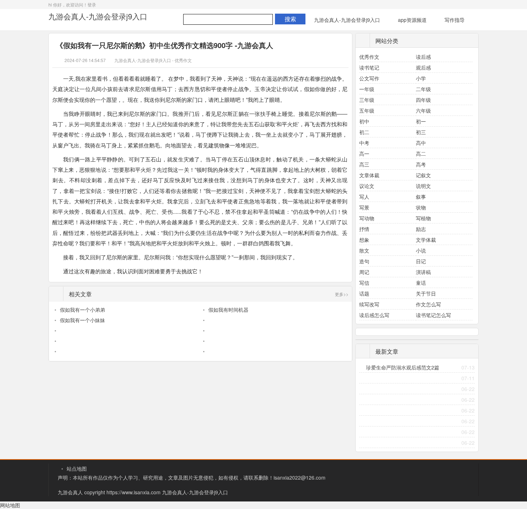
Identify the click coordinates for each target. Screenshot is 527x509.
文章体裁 (369, 175)
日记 (421, 261)
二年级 (423, 89)
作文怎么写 (428, 304)
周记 (364, 271)
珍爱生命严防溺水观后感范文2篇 (402, 367)
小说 (421, 250)
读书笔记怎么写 (433, 315)
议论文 (366, 185)
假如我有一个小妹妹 (82, 320)
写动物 (366, 218)
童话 (421, 282)
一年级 (366, 89)
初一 (421, 121)
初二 (364, 132)
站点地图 (77, 468)
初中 (364, 121)
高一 (364, 153)
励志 (421, 228)
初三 (421, 132)
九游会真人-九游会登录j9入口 (97, 16)
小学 (421, 78)
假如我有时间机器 (228, 309)
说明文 (423, 185)
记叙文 (423, 175)
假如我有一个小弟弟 (82, 309)
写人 (364, 196)
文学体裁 (426, 239)
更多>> (341, 294)
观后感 (423, 67)
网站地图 (10, 505)
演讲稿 (423, 271)
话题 (364, 293)
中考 (364, 142)
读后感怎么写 (374, 315)
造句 (364, 261)
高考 (421, 164)
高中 (421, 142)
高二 (421, 153)
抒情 (364, 228)
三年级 (366, 99)
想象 (364, 239)
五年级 (366, 110)
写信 (364, 282)
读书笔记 (369, 67)
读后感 (423, 56)
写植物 (423, 218)
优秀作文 (183, 60)
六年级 (423, 110)
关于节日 (426, 293)
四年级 (423, 99)
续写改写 (369, 304)
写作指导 (455, 19)
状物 (421, 207)
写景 (364, 207)
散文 (364, 250)
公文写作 (369, 78)
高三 (364, 164)
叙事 (421, 196)
